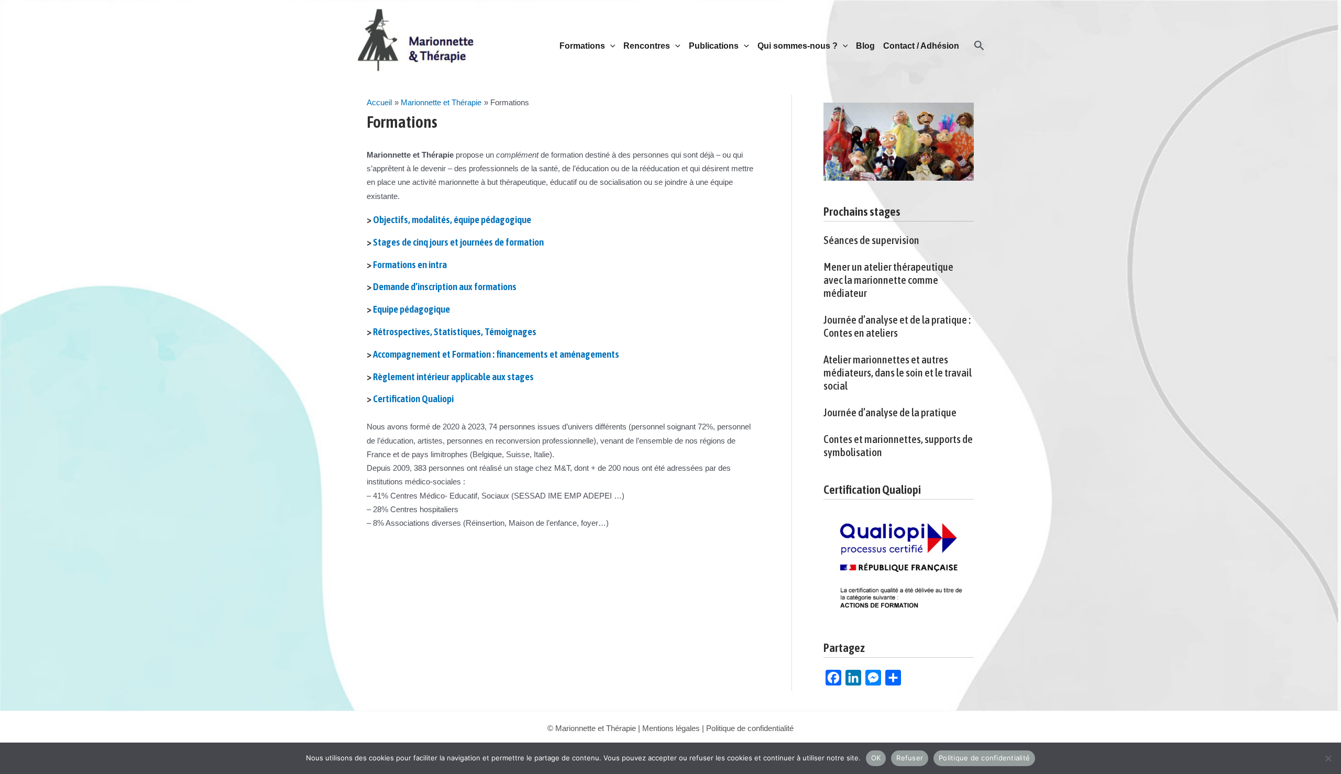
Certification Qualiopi (413, 398)
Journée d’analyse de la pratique (890, 412)
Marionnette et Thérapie (595, 728)
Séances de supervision (871, 240)
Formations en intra (410, 264)
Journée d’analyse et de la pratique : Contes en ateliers (897, 326)
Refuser (909, 758)
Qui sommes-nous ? (797, 45)
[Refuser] (1328, 758)
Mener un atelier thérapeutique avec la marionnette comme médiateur (888, 279)
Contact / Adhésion (921, 45)
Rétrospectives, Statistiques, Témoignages (454, 331)
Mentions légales (671, 728)
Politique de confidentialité (750, 728)
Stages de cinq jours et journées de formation (458, 242)
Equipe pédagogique (411, 309)
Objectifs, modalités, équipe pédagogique (452, 219)
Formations (582, 45)
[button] (610, 46)
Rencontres (646, 45)
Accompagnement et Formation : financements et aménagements (496, 354)
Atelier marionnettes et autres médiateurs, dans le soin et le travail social (897, 372)
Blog (865, 45)
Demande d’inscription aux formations (444, 286)
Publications (714, 45)
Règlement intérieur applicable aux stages (453, 376)
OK (876, 758)
